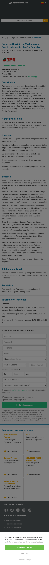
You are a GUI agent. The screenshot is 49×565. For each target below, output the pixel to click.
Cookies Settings (24, 559)
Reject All (24, 553)
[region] (24, 548)
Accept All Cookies (24, 547)
